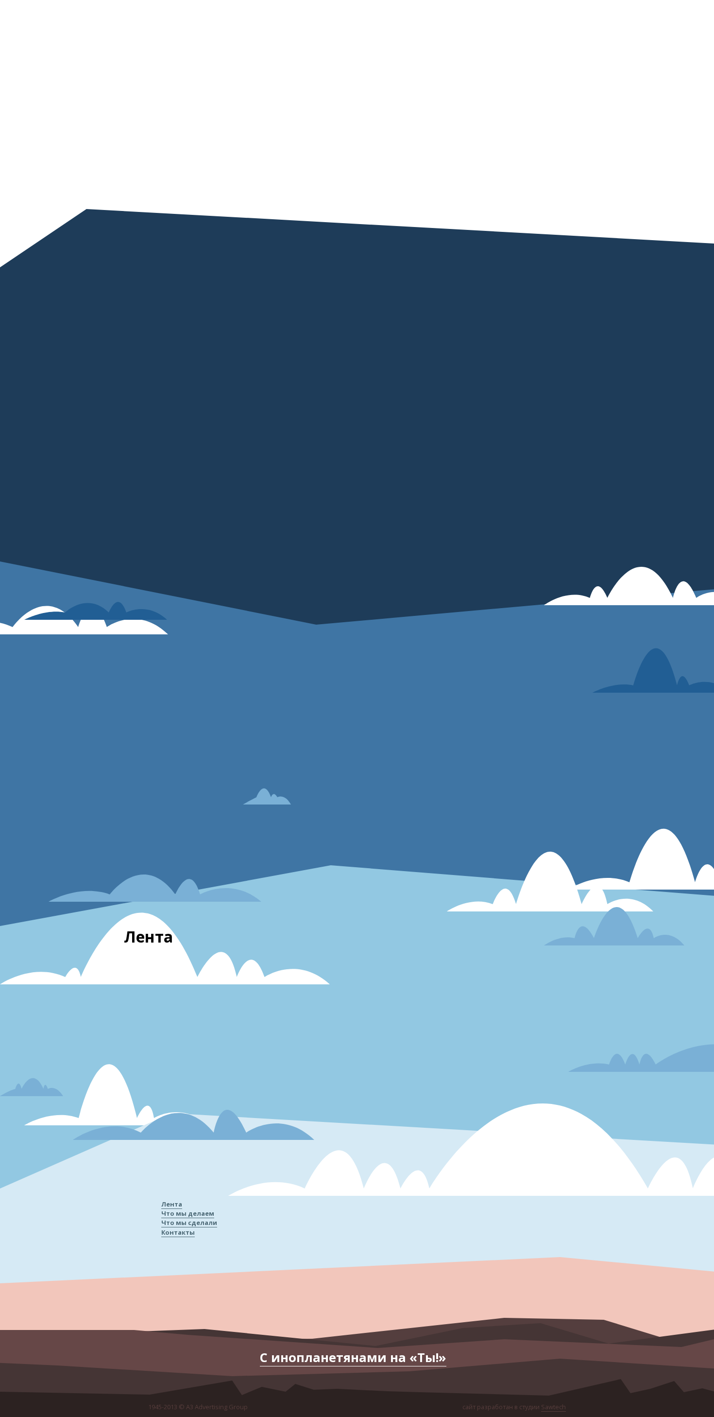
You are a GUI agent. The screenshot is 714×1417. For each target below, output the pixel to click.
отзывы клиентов (345, 1290)
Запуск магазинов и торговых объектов (635, 682)
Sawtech (553, 1406)
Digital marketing (599, 699)
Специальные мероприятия (616, 766)
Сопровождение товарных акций (625, 782)
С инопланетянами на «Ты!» (353, 1357)
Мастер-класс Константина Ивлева (178, 983)
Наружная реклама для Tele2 (517, 979)
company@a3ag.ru (211, 119)
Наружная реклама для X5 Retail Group (355, 982)
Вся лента (474, 1087)
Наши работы (305, 1290)
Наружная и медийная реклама (621, 799)
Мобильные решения (606, 716)
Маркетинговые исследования (621, 732)
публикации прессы (423, 1290)
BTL (580, 749)
